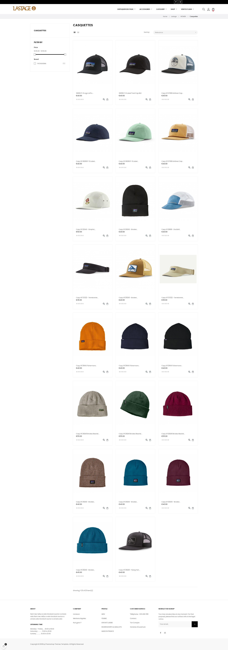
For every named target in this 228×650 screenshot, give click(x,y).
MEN (103, 614)
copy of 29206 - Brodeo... (128, 229)
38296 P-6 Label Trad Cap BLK (130, 93)
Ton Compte (134, 623)
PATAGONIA (50, 63)
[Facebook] (176, 2)
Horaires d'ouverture (137, 627)
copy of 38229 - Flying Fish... (129, 570)
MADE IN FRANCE (108, 631)
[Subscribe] (195, 624)
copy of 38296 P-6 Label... (86, 161)
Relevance (176, 32)
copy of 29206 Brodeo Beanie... (87, 434)
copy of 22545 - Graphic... (86, 229)
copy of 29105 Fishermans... (86, 366)
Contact (133, 618)
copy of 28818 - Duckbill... (171, 229)
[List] (78, 32)
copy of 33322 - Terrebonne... (87, 297)
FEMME (104, 618)
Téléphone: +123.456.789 (139, 614)
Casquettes (40, 31)
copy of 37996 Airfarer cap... (172, 93)
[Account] (208, 9)
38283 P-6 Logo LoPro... (84, 93)
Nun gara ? (77, 623)
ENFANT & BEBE (107, 623)
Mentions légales (79, 618)
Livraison (76, 614)
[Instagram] (180, 2)
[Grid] (74, 32)
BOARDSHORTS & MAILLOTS (112, 627)
